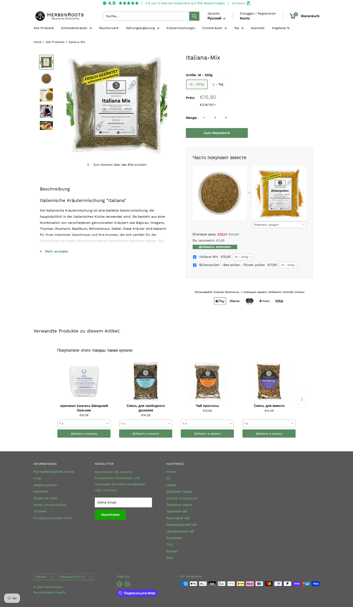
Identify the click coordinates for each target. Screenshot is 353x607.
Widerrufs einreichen (50, 505)
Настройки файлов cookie (54, 472)
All (168, 478)
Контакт (172, 551)
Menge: (191, 117)
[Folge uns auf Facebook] (119, 584)
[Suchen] (194, 16)
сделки (171, 485)
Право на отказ (45, 498)
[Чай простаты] (207, 381)
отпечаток (41, 491)
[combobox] (279, 225)
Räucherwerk (109, 28)
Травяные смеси (179, 505)
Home (37, 42)
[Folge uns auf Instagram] (127, 584)
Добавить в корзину (84, 433)
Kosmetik (258, 28)
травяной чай (176, 511)
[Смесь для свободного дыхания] (145, 381)
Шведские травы (179, 491)
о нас (38, 478)
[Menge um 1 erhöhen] (226, 117)
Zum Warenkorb (217, 133)
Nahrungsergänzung (140, 28)
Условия (40, 511)
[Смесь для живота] (269, 381)
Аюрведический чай (181, 525)
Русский (41, 576)
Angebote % (281, 28)
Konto (245, 18)
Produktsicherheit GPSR (53, 518)
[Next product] (302, 399)
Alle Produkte (44, 28)
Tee (236, 28)
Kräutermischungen (180, 28)
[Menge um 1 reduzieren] (204, 117)
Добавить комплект (215, 247)
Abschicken (110, 515)
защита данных (45, 485)
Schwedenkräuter (74, 28)
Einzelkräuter (212, 28)
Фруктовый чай (177, 518)
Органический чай (180, 531)
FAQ (169, 544)
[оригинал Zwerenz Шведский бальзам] (84, 381)
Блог (169, 558)
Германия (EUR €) (72, 576)
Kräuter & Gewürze (181, 498)
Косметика (174, 538)
